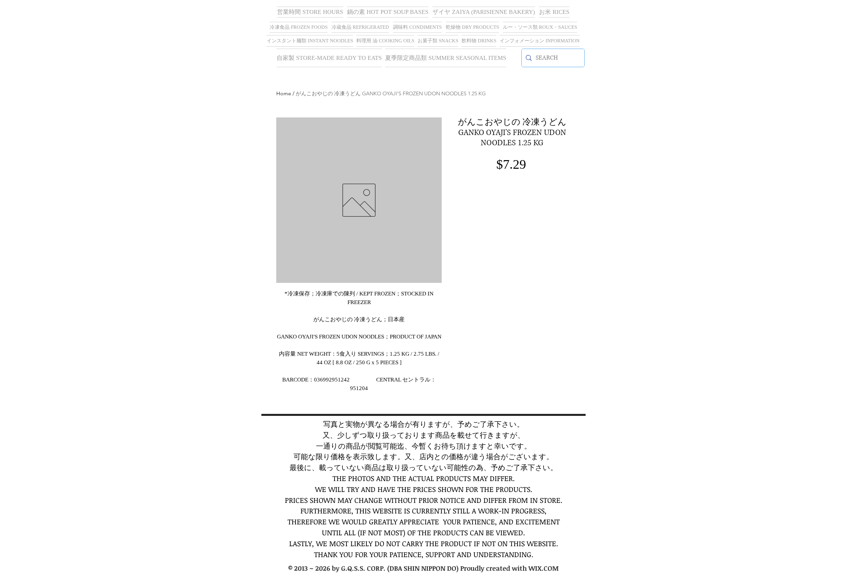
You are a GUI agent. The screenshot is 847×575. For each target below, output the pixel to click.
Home (283, 93)
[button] (483, 12)
